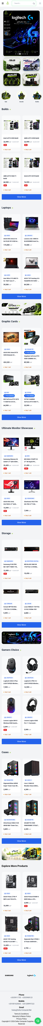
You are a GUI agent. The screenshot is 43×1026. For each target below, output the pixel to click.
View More (21, 197)
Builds (37, 101)
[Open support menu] (38, 1021)
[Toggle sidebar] (3, 3)
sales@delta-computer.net (21, 1010)
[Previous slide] (6, 33)
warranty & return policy (21, 1016)
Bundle (21, 101)
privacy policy (21, 1019)
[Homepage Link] (8, 3)
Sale (6, 101)
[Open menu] (40, 3)
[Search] (34, 3)
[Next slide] (37, 33)
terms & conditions (21, 1014)
